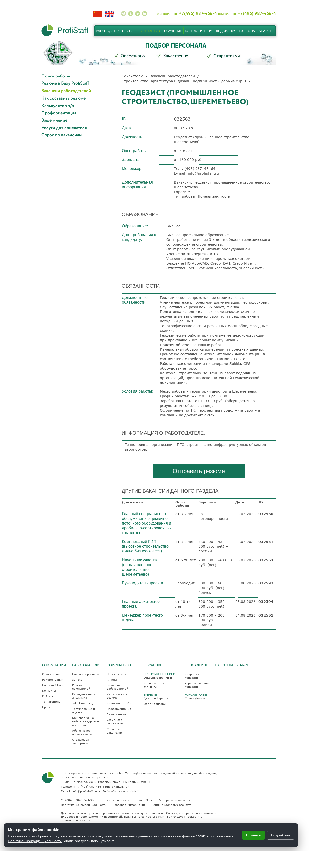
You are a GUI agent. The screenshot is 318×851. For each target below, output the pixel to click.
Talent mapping (82, 703)
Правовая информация (129, 804)
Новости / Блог (53, 685)
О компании (51, 674)
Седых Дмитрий (196, 698)
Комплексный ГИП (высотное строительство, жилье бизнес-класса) (146, 546)
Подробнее (280, 834)
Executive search (255, 31)
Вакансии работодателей (66, 91)
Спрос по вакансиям (61, 135)
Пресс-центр (51, 707)
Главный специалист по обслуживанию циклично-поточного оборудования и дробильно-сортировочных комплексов (147, 523)
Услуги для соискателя (64, 128)
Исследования (222, 31)
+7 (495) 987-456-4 (90, 786)
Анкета (112, 679)
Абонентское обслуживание (82, 732)
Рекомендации (52, 679)
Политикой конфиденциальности (35, 840)
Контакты (49, 690)
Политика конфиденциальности (83, 804)
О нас (131, 31)
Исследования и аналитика (83, 696)
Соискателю (150, 31)
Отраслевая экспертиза (80, 741)
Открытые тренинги (158, 677)
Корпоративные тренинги (155, 684)
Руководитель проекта (142, 583)
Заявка (77, 679)
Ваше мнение (54, 120)
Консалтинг (195, 31)
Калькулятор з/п (57, 106)
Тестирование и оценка (83, 710)
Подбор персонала (85, 674)
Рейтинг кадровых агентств (171, 804)
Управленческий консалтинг (197, 684)
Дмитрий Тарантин (157, 698)
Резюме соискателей (81, 686)
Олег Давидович (155, 703)
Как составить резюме (63, 98)
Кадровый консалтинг (193, 675)
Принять (253, 834)
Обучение (173, 31)
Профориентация (58, 113)
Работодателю (109, 31)
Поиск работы (55, 76)
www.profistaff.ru (130, 791)
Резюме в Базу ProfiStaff (65, 83)
